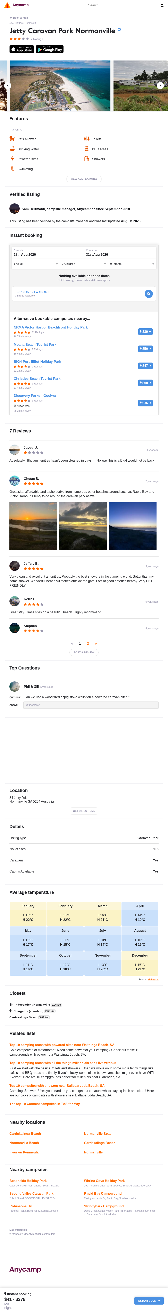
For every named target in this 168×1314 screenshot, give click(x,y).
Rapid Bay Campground (103, 1193)
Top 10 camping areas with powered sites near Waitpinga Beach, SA (62, 1045)
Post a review (84, 652)
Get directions (84, 811)
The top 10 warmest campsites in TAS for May (44, 1104)
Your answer (33, 705)
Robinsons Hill (20, 1206)
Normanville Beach (99, 1133)
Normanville (93, 1152)
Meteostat (153, 979)
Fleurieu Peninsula (25, 23)
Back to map (20, 17)
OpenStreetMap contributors (39, 1234)
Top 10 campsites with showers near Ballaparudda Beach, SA (57, 1085)
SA (11, 23)
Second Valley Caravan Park (31, 1193)
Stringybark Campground (104, 1206)
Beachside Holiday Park (28, 1181)
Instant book (147, 1300)
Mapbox (16, 1234)
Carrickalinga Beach (25, 1133)
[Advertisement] (84, 750)
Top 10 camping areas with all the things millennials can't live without (62, 1063)
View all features (84, 178)
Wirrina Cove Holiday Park (104, 1181)
